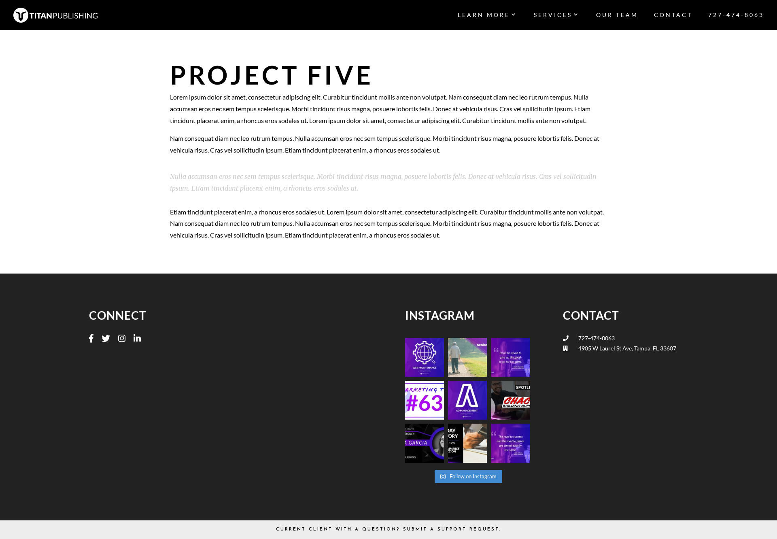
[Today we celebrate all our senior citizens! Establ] (467, 357)
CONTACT (673, 15)
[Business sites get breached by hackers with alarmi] (424, 357)
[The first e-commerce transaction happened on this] (467, 443)
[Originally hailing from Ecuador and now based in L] (424, 443)
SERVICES (553, 15)
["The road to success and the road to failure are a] (510, 443)
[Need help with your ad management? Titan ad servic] (467, 400)
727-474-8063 (736, 15)
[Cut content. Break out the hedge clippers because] (424, 400)
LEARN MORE (484, 15)
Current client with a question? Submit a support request (387, 529)
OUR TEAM (617, 15)
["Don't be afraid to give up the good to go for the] (510, 357)
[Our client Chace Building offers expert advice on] (510, 400)
